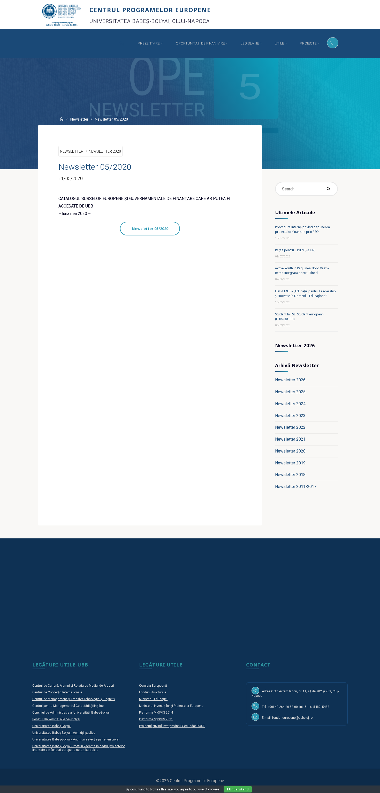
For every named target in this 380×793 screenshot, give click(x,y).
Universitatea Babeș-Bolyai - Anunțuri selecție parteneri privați (76, 739)
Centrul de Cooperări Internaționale (57, 692)
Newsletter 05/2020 (150, 228)
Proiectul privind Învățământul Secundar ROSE (172, 726)
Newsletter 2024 (290, 403)
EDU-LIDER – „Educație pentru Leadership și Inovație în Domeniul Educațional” (305, 293)
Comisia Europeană (153, 685)
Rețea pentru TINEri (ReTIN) (295, 250)
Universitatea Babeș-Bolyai (51, 726)
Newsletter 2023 (290, 415)
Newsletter (79, 119)
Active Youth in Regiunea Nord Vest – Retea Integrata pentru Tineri (302, 270)
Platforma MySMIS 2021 (156, 719)
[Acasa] (121, 43)
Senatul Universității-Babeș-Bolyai (56, 719)
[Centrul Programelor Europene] (61, 14)
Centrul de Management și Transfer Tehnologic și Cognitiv (73, 699)
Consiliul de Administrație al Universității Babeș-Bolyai (71, 712)
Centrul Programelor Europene (150, 10)
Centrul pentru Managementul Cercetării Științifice (68, 706)
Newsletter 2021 (290, 439)
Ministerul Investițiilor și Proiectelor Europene (171, 706)
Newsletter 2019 (290, 463)
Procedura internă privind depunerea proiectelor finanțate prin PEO (302, 229)
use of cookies (208, 789)
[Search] (332, 43)
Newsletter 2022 (290, 427)
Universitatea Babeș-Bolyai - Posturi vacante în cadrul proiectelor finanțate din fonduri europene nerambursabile (78, 748)
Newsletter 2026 (290, 379)
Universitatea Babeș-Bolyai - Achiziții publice (63, 733)
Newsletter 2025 (290, 391)
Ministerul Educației (153, 699)
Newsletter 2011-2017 (295, 486)
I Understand (238, 789)
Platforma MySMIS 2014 (156, 712)
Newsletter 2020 (105, 151)
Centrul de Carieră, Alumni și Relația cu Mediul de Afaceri (73, 685)
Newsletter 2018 (290, 474)
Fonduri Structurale (152, 692)
